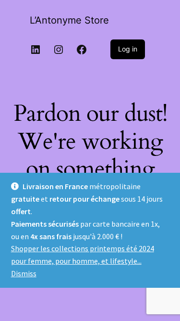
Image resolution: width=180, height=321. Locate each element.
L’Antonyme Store (69, 20)
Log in (127, 49)
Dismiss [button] (23, 273)
